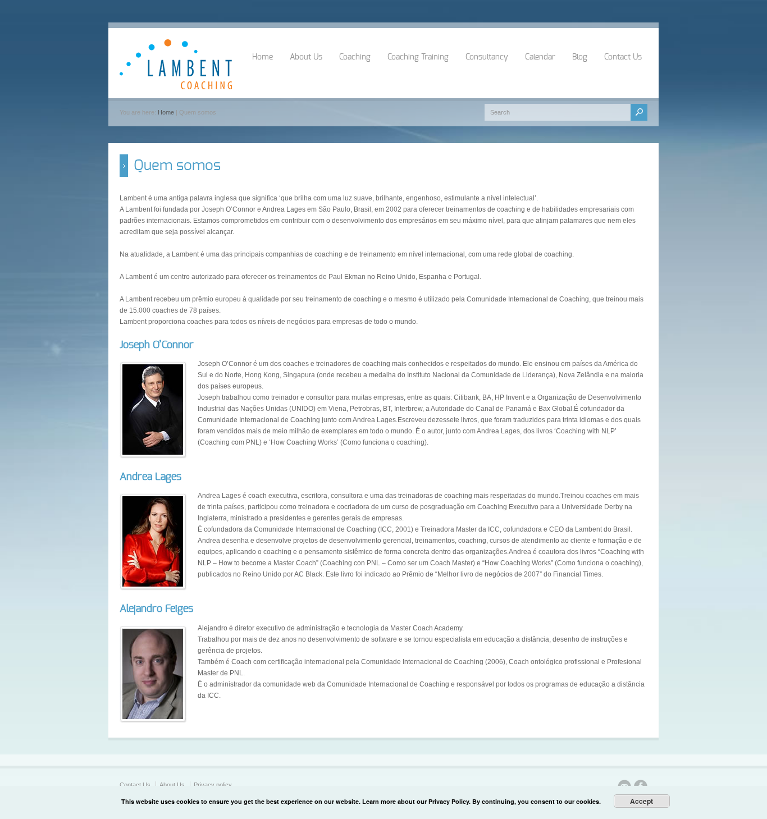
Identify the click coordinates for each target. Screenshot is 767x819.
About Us (306, 57)
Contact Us (623, 57)
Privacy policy (213, 784)
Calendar (540, 57)
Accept (641, 801)
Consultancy (486, 57)
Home (262, 57)
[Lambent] (176, 87)
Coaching (355, 57)
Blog (579, 57)
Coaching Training (418, 57)
